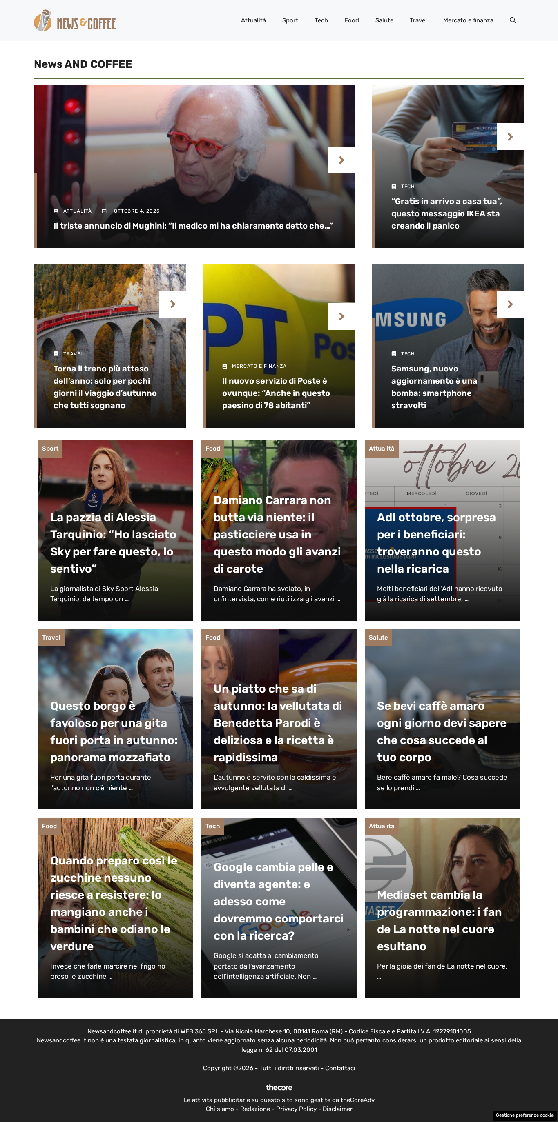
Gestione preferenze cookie (525, 1115)
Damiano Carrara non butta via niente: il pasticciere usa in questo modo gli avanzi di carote (277, 534)
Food (351, 20)
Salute (384, 20)
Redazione (255, 1109)
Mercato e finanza (468, 20)
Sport (290, 20)
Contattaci (340, 1068)
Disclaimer (338, 1109)
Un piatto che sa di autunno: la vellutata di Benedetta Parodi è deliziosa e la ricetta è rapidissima (278, 723)
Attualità (253, 20)
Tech (321, 20)
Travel (418, 20)
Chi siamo (220, 1109)
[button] (513, 20)
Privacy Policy (296, 1109)
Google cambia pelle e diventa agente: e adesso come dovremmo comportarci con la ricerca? (279, 901)
